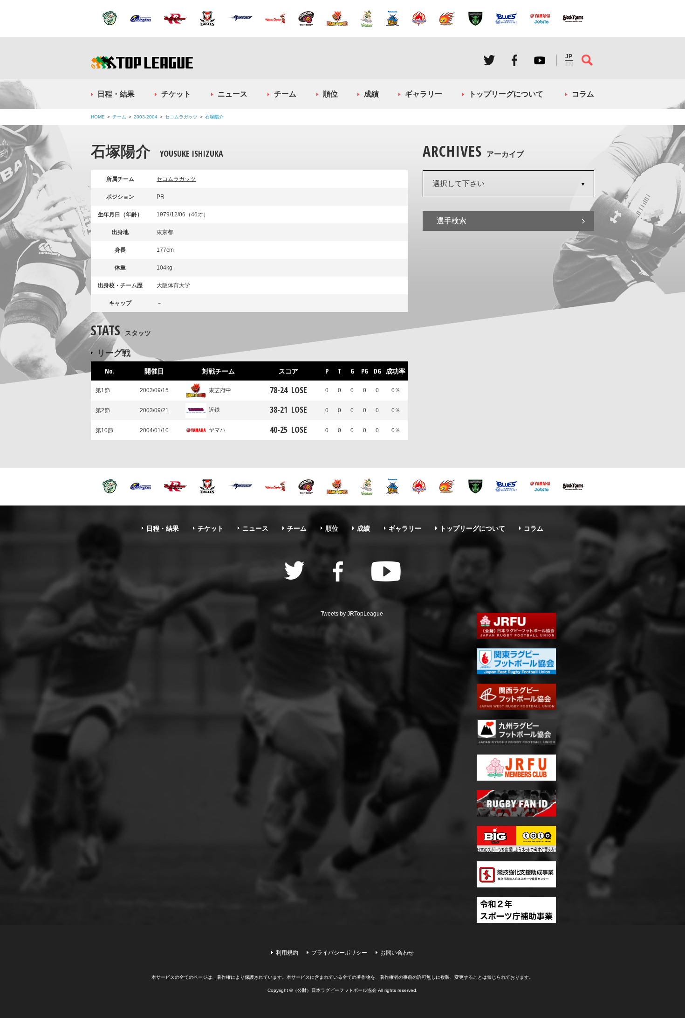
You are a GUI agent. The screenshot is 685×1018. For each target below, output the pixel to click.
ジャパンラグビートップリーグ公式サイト (142, 62)
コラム (583, 94)
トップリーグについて (506, 94)
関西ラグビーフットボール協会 (516, 697)
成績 (371, 94)
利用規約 (287, 952)
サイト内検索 (587, 60)
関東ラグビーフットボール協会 (516, 661)
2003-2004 (146, 116)
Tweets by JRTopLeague (352, 613)
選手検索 (451, 221)
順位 (330, 94)
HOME (98, 116)
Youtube (539, 60)
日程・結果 (116, 94)
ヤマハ (217, 430)
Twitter (489, 60)
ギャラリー (423, 94)
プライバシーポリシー (339, 952)
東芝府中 (220, 390)
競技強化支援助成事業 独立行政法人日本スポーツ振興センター (516, 874)
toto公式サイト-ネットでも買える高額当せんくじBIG (516, 839)
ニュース (232, 94)
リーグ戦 (113, 352)
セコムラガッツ (181, 116)
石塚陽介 (214, 116)
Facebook (514, 60)
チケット (176, 94)
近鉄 (214, 410)
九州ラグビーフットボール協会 (516, 732)
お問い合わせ (397, 952)
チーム (285, 94)
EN (569, 64)
